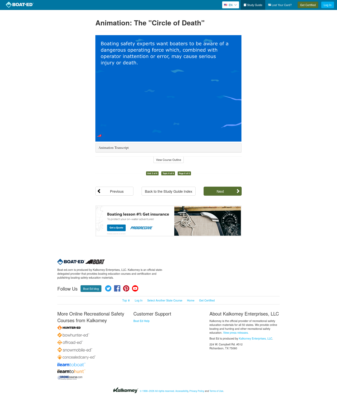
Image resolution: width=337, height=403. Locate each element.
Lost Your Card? (281, 5)
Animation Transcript (113, 147)
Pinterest (126, 288)
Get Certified (308, 5)
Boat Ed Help (141, 321)
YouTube (135, 288)
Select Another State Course (164, 300)
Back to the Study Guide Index (168, 191)
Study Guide (254, 5)
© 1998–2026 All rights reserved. (157, 390)
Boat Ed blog (91, 289)
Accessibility (181, 390)
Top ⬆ (126, 300)
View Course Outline (168, 160)
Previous (117, 191)
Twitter (108, 288)
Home (190, 300)
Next (220, 191)
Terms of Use (216, 390)
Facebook (117, 288)
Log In (328, 5)
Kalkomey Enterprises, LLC (255, 338)
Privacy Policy (196, 390)
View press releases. (236, 332)
